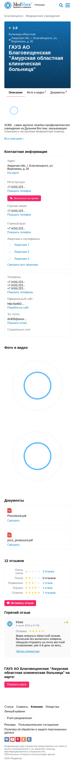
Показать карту (17, 684)
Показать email (17, 322)
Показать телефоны (20, 292)
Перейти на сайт (18, 307)
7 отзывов (49, 592)
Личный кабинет (14, 711)
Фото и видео (36, 92)
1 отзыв (47, 582)
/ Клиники (39, 4)
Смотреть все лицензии (22, 264)
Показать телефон (19, 190)
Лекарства (52, 706)
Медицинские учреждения (43, 15)
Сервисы (22, 706)
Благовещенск (13, 15)
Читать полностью (27, 651)
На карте (13, 172)
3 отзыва (48, 571)
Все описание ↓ (14, 138)
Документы (58, 92)
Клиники (37, 706)
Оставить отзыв (22, 603)
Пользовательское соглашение (38, 724)
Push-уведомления (19, 718)
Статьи (8, 706)
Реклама (10, 724)
